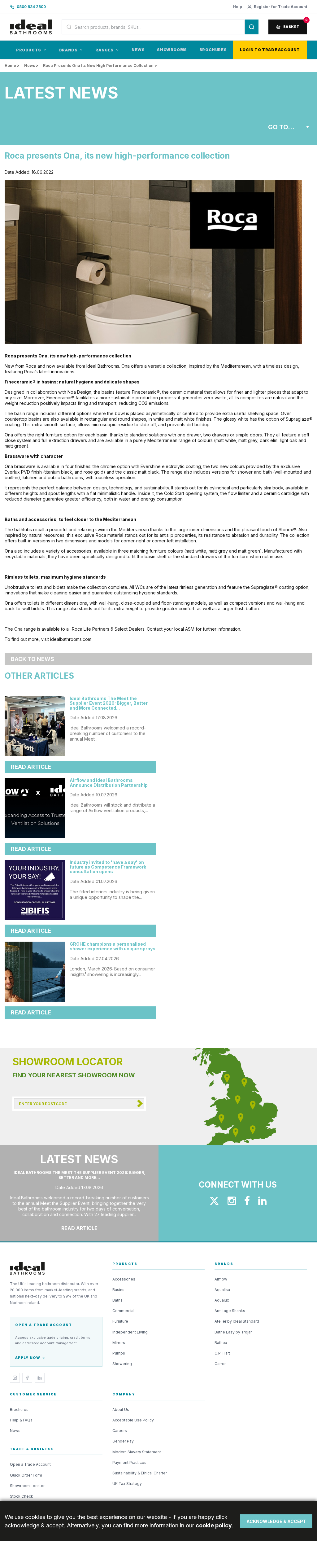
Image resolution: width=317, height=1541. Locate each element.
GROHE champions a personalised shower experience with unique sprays (112, 946)
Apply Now (27, 1357)
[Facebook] (27, 1378)
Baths (117, 1300)
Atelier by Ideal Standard (237, 1321)
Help (237, 6)
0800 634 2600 (31, 6)
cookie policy (214, 1525)
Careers (119, 1430)
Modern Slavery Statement (136, 1452)
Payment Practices (129, 1462)
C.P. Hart (222, 1353)
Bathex (221, 1342)
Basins (118, 1289)
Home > (12, 65)
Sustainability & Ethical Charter (139, 1473)
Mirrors (118, 1342)
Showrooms (172, 49)
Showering (122, 1363)
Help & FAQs (21, 1420)
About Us (120, 1409)
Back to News (32, 659)
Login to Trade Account (270, 49)
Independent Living (130, 1332)
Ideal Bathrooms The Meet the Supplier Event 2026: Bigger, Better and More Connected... (109, 703)
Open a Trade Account (30, 1464)
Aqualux (222, 1300)
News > (31, 65)
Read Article (31, 767)
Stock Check (21, 1496)
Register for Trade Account (280, 6)
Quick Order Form (26, 1475)
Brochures (213, 49)
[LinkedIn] (40, 1378)
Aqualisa (222, 1289)
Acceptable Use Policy (133, 1420)
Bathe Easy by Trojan (234, 1332)
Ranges (104, 50)
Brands (68, 50)
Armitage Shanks (230, 1310)
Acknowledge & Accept (276, 1521)
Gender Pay (123, 1441)
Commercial (123, 1310)
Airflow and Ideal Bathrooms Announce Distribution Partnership (109, 782)
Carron (221, 1363)
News (138, 49)
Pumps (118, 1353)
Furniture (120, 1321)
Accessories (123, 1279)
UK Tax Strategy (127, 1483)
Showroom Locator (27, 1485)
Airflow (221, 1279)
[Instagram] (15, 1378)
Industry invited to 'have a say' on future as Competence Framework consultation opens (108, 867)
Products (28, 50)
